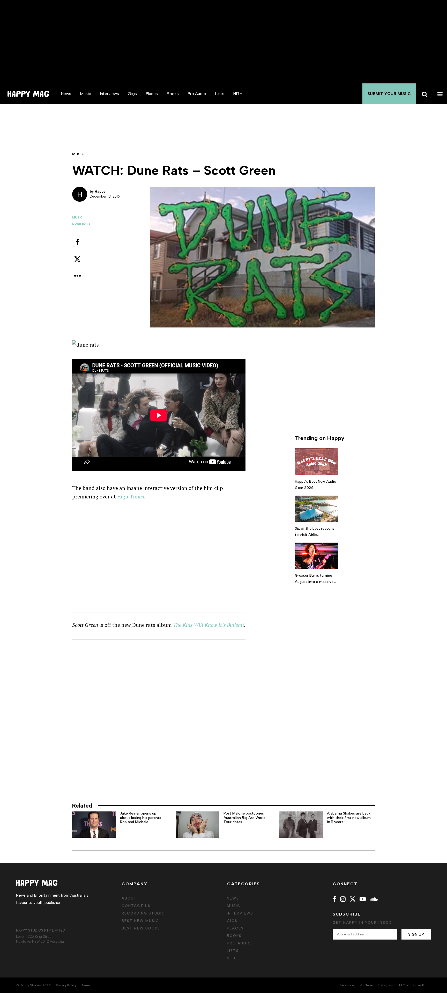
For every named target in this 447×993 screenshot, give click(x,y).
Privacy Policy (66, 985)
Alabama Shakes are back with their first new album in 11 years (349, 817)
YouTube (366, 985)
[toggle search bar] (423, 93)
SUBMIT (389, 93)
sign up (416, 934)
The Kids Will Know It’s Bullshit (208, 624)
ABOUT (129, 898)
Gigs (132, 93)
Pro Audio (197, 93)
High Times (130, 496)
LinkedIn (419, 985)
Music (85, 93)
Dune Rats (81, 223)
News (66, 93)
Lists (219, 93)
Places (152, 93)
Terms (86, 985)
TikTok (403, 985)
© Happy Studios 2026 (33, 985)
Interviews (109, 93)
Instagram (385, 985)
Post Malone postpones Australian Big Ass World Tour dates (244, 817)
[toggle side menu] (439, 93)
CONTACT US (136, 906)
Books (173, 93)
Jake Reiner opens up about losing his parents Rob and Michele (140, 817)
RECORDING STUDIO (143, 913)
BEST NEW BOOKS (141, 928)
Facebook (347, 985)
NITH (237, 93)
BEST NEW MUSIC (140, 921)
